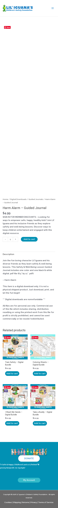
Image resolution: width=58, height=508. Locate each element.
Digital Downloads (18, 199)
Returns (25, 502)
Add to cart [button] (12, 373)
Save (8, 27)
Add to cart (29, 239)
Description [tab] (8, 254)
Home (5, 199)
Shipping (17, 502)
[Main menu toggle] (52, 8)
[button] (29, 458)
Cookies (8, 502)
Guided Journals (35, 199)
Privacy (33, 502)
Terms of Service (45, 502)
